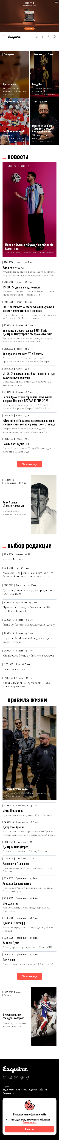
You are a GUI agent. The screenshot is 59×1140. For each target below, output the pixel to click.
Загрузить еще (29, 464)
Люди (5, 1089)
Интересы (22, 1089)
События (43, 1089)
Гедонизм (32, 1089)
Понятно (29, 1129)
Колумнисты (8, 1093)
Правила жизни (27, 699)
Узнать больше (30, 1122)
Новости (18, 156)
